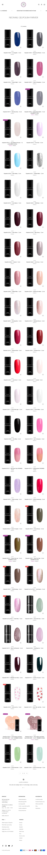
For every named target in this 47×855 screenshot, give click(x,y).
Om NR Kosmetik (39, 799)
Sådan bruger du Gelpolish (7, 822)
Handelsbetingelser (22, 799)
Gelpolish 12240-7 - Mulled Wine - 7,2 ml (12, 291)
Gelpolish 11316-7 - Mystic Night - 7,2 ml (12, 82)
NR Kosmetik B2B (39, 803)
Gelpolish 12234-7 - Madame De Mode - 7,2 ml (35, 291)
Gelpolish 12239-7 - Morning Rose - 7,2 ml (12, 321)
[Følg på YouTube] (9, 846)
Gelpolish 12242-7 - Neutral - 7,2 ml (12, 262)
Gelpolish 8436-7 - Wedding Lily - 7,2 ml (34, 648)
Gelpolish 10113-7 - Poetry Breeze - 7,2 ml (35, 528)
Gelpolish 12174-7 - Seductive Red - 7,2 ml (12, 350)
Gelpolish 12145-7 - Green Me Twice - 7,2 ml (34, 618)
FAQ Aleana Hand (5, 827)
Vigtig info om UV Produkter (7, 831)
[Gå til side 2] (26, 773)
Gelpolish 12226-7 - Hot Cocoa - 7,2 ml (34, 262)
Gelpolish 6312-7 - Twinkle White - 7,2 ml (34, 173)
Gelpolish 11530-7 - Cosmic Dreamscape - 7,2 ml (34, 767)
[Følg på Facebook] (3, 846)
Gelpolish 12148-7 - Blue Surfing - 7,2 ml (12, 173)
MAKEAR (21, 829)
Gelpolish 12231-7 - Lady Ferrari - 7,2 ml (12, 379)
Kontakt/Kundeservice (40, 801)
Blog (36, 806)
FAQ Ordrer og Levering (7, 824)
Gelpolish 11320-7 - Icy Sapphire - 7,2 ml (12, 52)
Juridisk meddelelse (22, 808)
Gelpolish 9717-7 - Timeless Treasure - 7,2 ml (34, 677)
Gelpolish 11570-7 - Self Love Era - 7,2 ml (12, 707)
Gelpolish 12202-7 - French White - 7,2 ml (35, 409)
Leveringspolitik (22, 803)
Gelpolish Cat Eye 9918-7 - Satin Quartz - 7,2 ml (34, 589)
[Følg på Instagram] (6, 846)
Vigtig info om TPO (6, 829)
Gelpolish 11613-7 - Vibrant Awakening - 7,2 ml (35, 499)
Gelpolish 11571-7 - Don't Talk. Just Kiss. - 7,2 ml (34, 707)
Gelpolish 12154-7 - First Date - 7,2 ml (34, 142)
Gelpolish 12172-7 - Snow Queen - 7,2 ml (12, 203)
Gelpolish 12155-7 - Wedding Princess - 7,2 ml (34, 321)
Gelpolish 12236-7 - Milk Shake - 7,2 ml (34, 203)
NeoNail (12, 51)
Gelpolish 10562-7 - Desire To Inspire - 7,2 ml (12, 528)
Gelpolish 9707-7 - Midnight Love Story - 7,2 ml (12, 677)
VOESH (20, 838)
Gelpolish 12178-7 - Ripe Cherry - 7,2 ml (34, 232)
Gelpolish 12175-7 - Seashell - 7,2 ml (34, 379)
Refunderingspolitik (22, 801)
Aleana (20, 840)
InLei (20, 833)
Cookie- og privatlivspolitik (24, 806)
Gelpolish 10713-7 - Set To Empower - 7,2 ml (34, 439)
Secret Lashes (22, 835)
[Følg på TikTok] (12, 846)
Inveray (20, 824)
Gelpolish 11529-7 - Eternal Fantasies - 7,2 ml (12, 767)
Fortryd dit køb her (22, 810)
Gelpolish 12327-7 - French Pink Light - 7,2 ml (12, 409)
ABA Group (21, 831)
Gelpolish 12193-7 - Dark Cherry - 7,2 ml (12, 232)
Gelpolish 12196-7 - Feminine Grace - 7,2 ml (34, 350)
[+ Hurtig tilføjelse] (21, 47)
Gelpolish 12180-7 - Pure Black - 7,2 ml (12, 439)
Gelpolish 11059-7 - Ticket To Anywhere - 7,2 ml (34, 82)
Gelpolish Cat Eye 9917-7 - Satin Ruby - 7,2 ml (12, 618)
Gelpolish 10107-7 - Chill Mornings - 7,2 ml (12, 589)
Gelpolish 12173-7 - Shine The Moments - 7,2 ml (12, 648)
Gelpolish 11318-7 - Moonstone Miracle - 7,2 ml (34, 52)
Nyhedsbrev (38, 808)
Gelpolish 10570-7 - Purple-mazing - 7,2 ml (12, 499)
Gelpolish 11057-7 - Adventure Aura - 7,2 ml (12, 111)
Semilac (20, 822)
